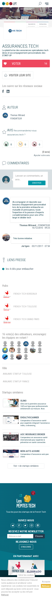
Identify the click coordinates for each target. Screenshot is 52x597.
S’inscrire (26, 547)
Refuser (5, 595)
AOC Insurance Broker (32, 434)
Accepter (46, 582)
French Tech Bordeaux (25, 293)
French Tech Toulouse (25, 306)
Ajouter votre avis (42, 155)
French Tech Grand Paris (26, 319)
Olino (23, 400)
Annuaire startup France (16, 381)
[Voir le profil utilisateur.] (6, 201)
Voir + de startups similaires (26, 466)
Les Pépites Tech (9, 3)
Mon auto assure (30, 451)
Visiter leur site (20, 75)
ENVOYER (36, 183)
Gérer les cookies (26, 575)
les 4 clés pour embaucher (20, 268)
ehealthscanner (29, 417)
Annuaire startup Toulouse (17, 373)
